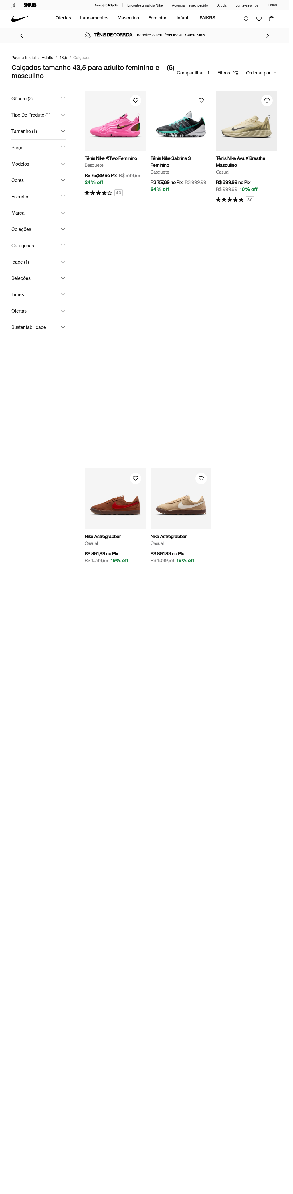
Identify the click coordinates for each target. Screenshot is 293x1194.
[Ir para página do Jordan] (14, 5)
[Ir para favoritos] (259, 19)
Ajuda (221, 5)
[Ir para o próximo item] (267, 35)
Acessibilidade (106, 5)
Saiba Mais (195, 34)
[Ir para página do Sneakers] (30, 5)
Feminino (157, 18)
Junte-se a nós (247, 5)
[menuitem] (63, 19)
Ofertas (63, 18)
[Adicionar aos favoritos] (135, 100)
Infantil (184, 18)
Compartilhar (190, 72)
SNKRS (207, 18)
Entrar (272, 5)
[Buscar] (246, 19)
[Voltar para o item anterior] (21, 35)
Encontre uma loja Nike (145, 5)
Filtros (223, 72)
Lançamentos (94, 18)
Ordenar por (258, 72)
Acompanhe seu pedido (190, 5)
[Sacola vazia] (271, 19)
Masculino (128, 18)
